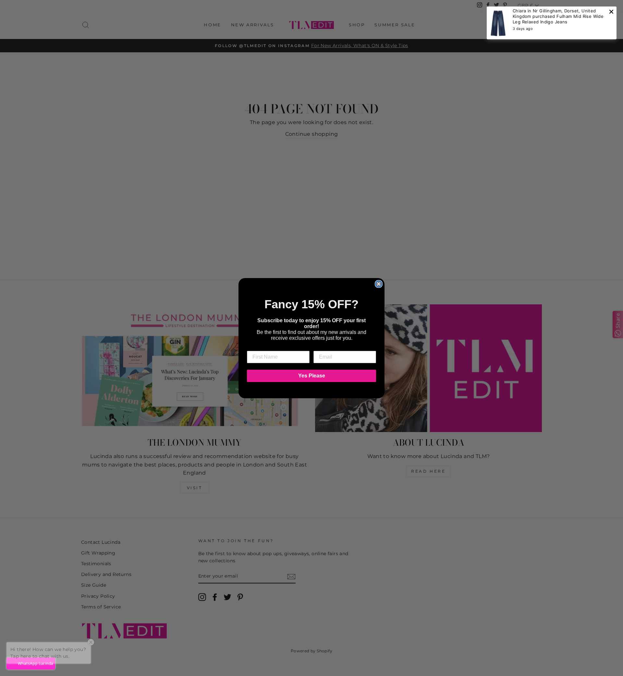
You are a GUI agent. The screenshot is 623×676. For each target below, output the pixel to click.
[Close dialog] (378, 284)
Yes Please (311, 375)
